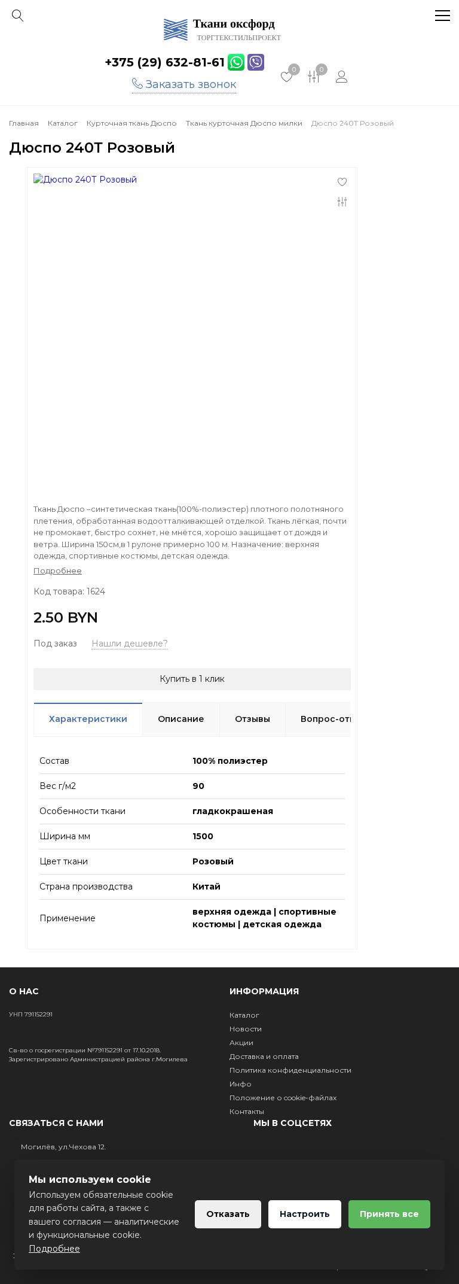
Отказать (228, 1214)
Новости (246, 1028)
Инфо (241, 1083)
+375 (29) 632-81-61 (165, 62)
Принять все (389, 1214)
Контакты (247, 1111)
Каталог (244, 1014)
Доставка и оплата (264, 1056)
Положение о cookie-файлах (283, 1097)
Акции (241, 1042)
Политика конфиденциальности (290, 1070)
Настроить (305, 1214)
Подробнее (54, 1248)
